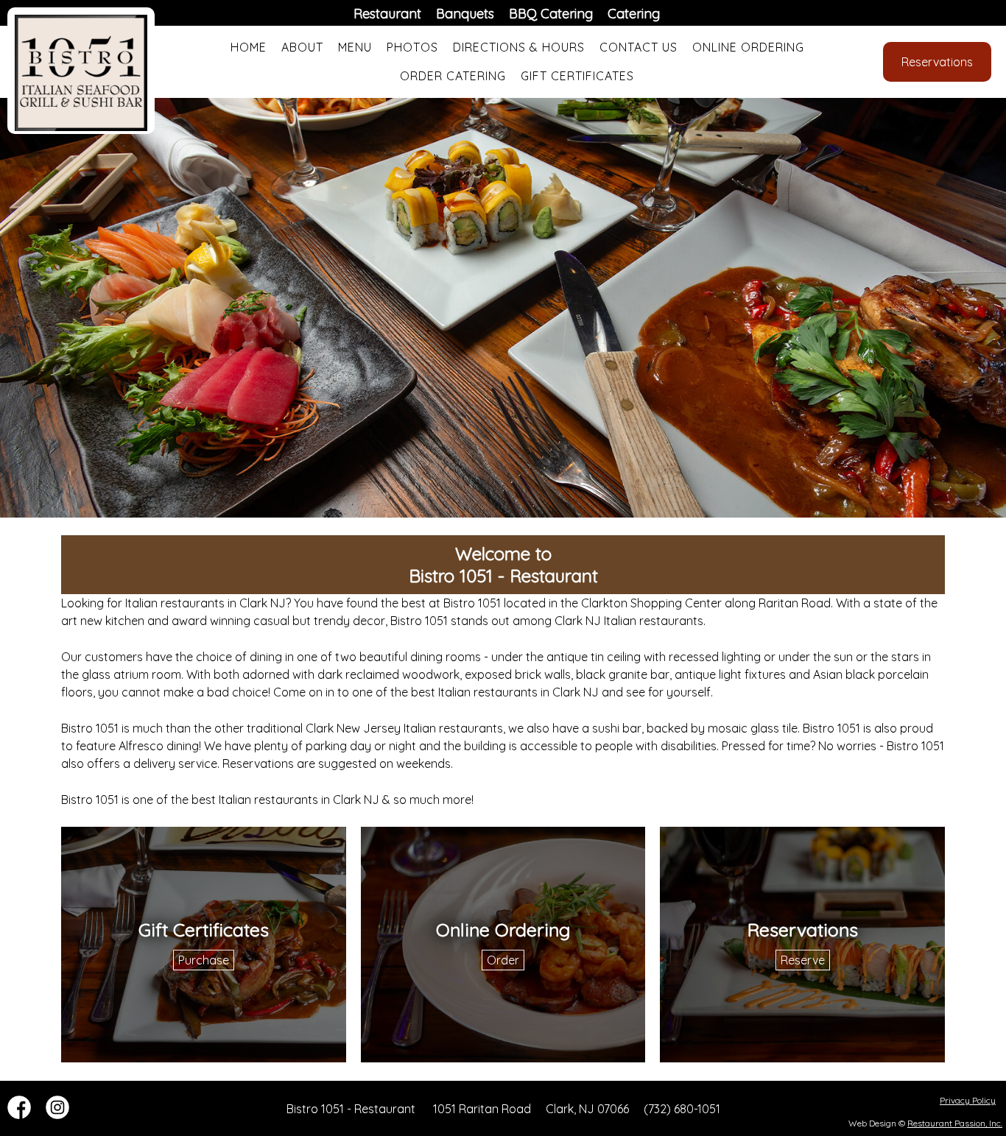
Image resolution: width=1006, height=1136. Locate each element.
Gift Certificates (577, 75)
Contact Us (638, 47)
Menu (355, 47)
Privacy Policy (968, 1100)
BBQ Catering (551, 13)
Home (249, 47)
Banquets (465, 13)
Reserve (803, 960)
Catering (634, 13)
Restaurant (387, 13)
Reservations (937, 61)
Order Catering (453, 75)
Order (503, 960)
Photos (412, 47)
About (302, 47)
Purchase (203, 960)
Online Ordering (748, 47)
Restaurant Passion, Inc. (954, 1123)
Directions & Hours (519, 47)
